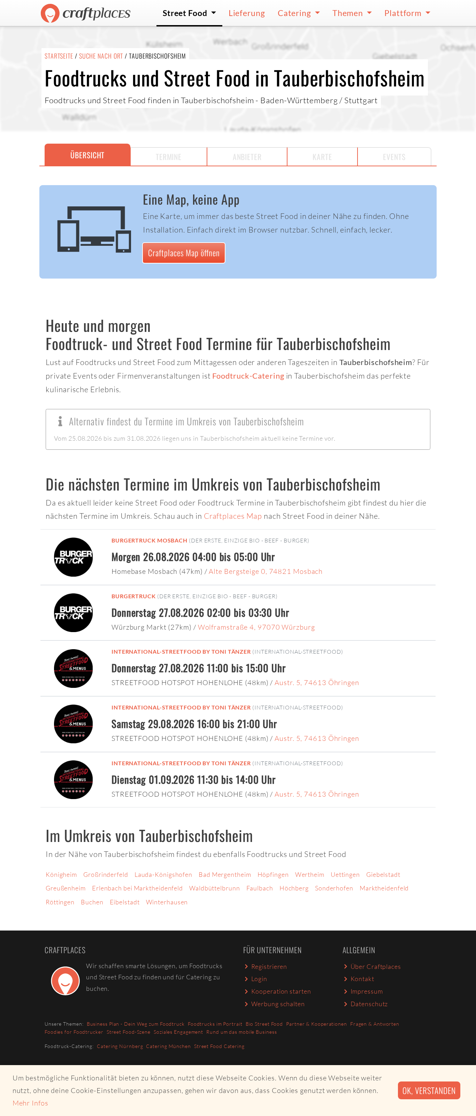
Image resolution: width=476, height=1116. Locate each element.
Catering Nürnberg (120, 1046)
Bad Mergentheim (225, 874)
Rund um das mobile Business (241, 1032)
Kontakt (362, 978)
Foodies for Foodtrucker (74, 1032)
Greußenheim (66, 888)
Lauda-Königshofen (163, 874)
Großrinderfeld (105, 874)
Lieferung (247, 13)
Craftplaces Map (233, 516)
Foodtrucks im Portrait (215, 1024)
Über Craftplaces (376, 966)
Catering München (168, 1046)
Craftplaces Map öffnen (184, 252)
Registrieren (269, 966)
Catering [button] (295, 13)
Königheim (61, 874)
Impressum (367, 991)
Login (259, 978)
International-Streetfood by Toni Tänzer (181, 651)
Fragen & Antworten (374, 1024)
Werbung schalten (278, 1004)
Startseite (59, 55)
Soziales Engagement (178, 1032)
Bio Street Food (264, 1024)
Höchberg (294, 888)
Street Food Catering (219, 1046)
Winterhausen (167, 902)
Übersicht (87, 154)
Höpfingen (273, 874)
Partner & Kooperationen (316, 1024)
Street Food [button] (186, 13)
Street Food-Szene (129, 1032)
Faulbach (259, 888)
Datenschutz (369, 1004)
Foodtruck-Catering (248, 375)
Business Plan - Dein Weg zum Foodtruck (136, 1024)
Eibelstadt (125, 902)
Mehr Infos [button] (30, 1103)
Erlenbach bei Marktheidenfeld (137, 888)
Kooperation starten (281, 991)
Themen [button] (348, 13)
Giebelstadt (383, 874)
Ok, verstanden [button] (429, 1090)
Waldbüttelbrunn (214, 888)
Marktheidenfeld (384, 888)
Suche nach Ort (101, 55)
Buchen (92, 902)
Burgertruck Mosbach (149, 540)
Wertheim (309, 874)
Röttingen (60, 902)
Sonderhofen (334, 888)
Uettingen (345, 874)
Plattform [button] (403, 13)
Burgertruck (134, 596)
